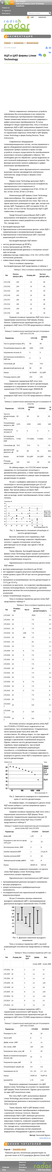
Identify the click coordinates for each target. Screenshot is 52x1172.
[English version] (12, 2)
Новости (5, 8)
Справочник (19, 43)
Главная (7, 43)
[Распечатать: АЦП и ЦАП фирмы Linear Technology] (50, 48)
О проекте (6, 10)
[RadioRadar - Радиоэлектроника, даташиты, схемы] (15, 24)
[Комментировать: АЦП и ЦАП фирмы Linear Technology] (40, 55)
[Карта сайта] (7, 2)
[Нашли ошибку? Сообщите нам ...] (46, 48)
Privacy (22, 1170)
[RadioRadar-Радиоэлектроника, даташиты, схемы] (2, 2)
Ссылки (22, 1165)
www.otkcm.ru (44, 1138)
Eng (4, 1170)
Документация (32, 43)
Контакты (6, 13)
